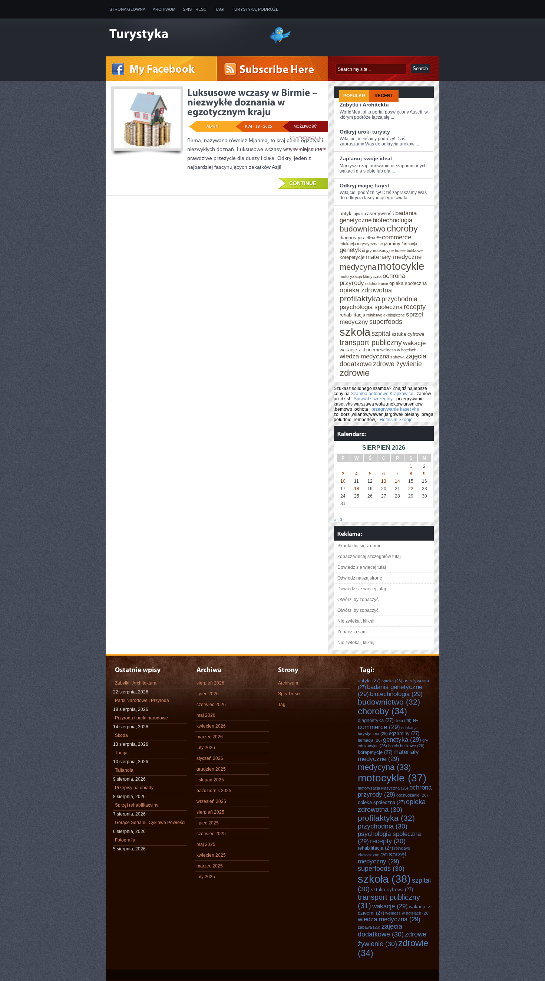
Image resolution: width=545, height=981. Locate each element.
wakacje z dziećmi (359, 349)
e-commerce (393, 237)
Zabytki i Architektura (135, 683)
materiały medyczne (394, 256)
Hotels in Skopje (396, 419)
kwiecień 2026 (211, 726)
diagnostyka (353, 237)
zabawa (397, 357)
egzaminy (390, 243)
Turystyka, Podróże (255, 9)
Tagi (219, 9)
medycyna (358, 267)
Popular (354, 95)
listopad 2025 (210, 779)
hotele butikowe (409, 250)
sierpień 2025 (210, 812)
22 (410, 488)
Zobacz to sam (352, 631)
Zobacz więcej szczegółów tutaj (369, 556)
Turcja (121, 752)
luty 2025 (205, 876)
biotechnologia (392, 220)
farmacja (409, 244)
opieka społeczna (408, 283)
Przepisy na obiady (134, 787)
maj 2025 (205, 844)
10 (343, 481)
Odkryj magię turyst (364, 185)
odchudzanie (376, 283)
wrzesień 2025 (211, 801)
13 (383, 481)
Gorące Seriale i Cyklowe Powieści (150, 822)
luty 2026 (205, 747)
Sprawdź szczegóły (373, 398)
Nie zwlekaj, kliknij (355, 621)
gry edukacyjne (380, 250)
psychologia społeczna (371, 307)
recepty (415, 307)
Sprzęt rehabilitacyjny (136, 805)
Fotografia (125, 840)
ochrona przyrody (395, 791)
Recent (383, 95)
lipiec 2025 (207, 823)
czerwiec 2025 (211, 833)
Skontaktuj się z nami (358, 545)
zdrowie (355, 373)
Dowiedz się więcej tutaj (361, 567)
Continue (302, 183)
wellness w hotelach (398, 350)
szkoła (355, 332)
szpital (380, 333)
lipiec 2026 (207, 693)
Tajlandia (124, 770)
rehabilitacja (352, 315)
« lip (338, 519)
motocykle (401, 266)
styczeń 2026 (209, 758)
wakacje (414, 342)
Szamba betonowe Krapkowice (382, 393)
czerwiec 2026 (211, 704)
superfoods (385, 321)
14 (397, 481)
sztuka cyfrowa (408, 334)
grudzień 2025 (211, 769)
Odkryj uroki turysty (365, 132)
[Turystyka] (183, 34)
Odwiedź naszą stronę (359, 578)
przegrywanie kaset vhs (395, 409)
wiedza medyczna (364, 356)
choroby (402, 228)
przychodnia (399, 299)
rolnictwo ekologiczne (385, 315)
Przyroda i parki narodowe (141, 718)
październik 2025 (213, 790)
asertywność (380, 213)
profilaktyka (360, 298)
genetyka (352, 249)
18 (356, 488)
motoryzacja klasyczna (361, 276)
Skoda (121, 735)
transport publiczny (371, 342)
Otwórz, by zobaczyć (358, 599)
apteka (360, 213)
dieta (371, 238)
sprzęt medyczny (382, 857)
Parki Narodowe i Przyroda (142, 700)
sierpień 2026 (210, 683)
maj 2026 (205, 715)
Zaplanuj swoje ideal (366, 158)
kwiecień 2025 (211, 855)
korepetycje (352, 257)
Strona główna (127, 9)
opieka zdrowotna (366, 290)
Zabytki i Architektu (364, 105)
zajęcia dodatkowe (381, 930)
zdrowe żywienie (397, 364)
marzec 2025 (209, 866)
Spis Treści (195, 9)
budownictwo (363, 228)
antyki (346, 213)
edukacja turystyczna (359, 244)
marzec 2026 (209, 736)
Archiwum (164, 9)
